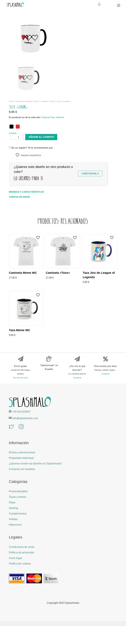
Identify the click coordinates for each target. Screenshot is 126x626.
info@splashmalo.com (25, 418)
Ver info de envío (20, 378)
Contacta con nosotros (22, 469)
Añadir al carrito (41, 137)
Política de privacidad (21, 552)
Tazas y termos (41, 101)
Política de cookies (20, 563)
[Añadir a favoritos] (38, 237)
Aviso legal (15, 558)
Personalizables (18, 491)
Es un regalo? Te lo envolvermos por (33, 147)
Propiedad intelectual (21, 458)
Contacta (77, 378)
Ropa (12, 502)
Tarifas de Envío (19, 197)
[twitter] (11, 427)
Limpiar (13, 133)
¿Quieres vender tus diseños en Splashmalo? (35, 463)
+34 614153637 (21, 411)
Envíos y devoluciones (22, 452)
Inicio (11, 101)
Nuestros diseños (24, 101)
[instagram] (21, 427)
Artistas (13, 519)
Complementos (18, 513)
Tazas (52, 101)
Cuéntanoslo (90, 173)
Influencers (15, 524)
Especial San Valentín (53, 117)
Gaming (13, 508)
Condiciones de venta (21, 547)
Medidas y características (26, 192)
